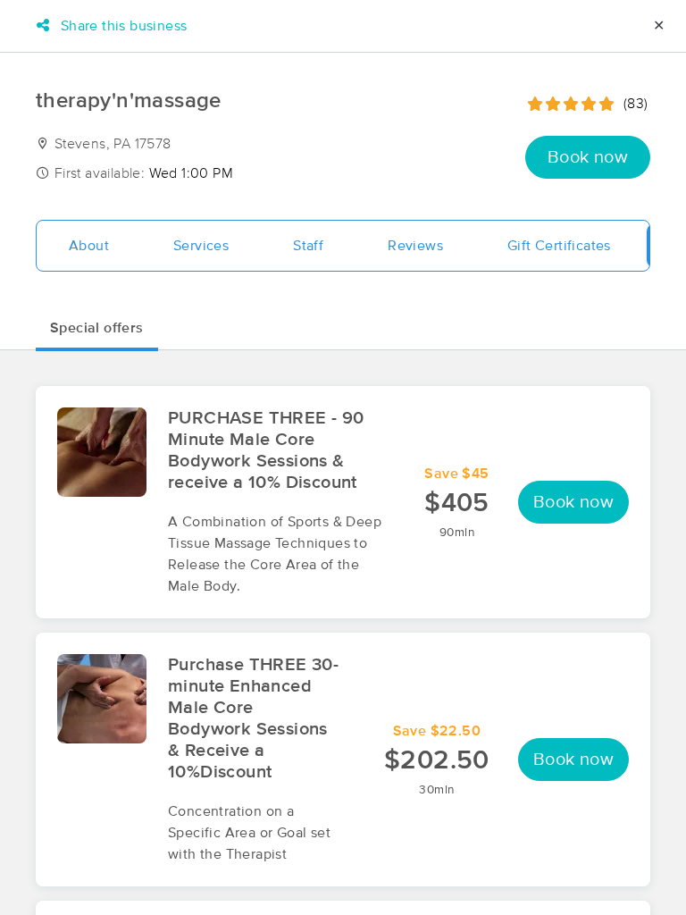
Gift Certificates (559, 246)
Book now (588, 157)
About (89, 246)
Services (201, 246)
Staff (308, 246)
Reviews (415, 246)
